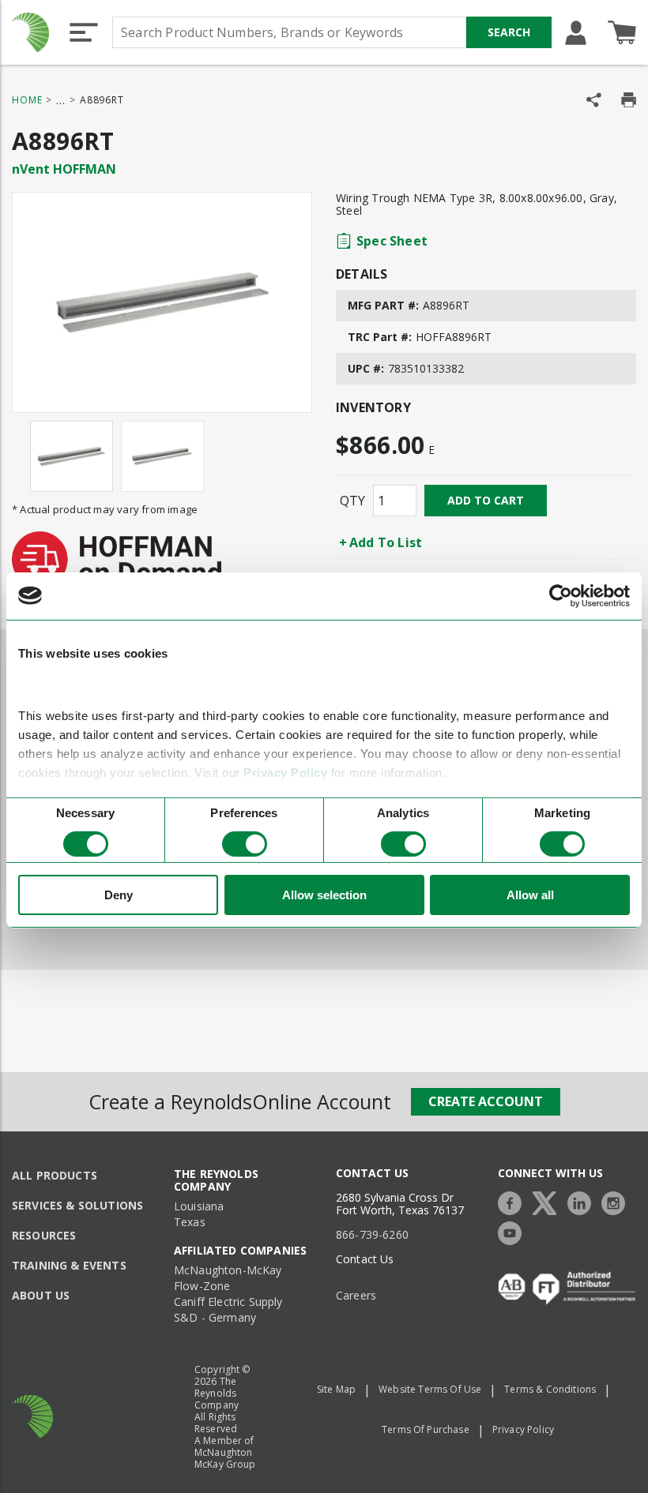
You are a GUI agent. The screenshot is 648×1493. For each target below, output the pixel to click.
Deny (118, 895)
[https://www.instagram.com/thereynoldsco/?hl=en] (617, 1201)
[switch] (244, 844)
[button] (83, 32)
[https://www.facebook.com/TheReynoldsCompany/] (513, 1201)
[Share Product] (593, 99)
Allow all (530, 895)
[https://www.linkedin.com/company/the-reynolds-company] (583, 1201)
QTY (352, 500)
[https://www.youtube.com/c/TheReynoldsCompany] (513, 1231)
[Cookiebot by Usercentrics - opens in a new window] (561, 595)
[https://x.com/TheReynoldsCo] (548, 1201)
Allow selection (324, 895)
